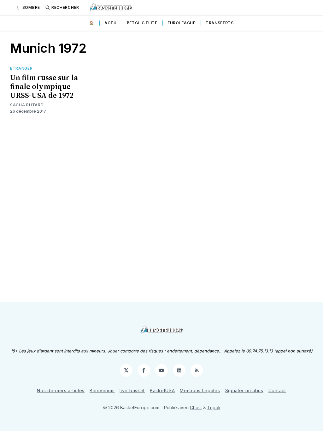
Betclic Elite (142, 23)
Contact (277, 390)
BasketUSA (162, 390)
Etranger (21, 68)
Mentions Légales (200, 390)
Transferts (220, 23)
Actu (110, 23)
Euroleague (181, 23)
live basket (132, 390)
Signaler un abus (244, 390)
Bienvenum (102, 390)
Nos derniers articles (61, 390)
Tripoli (213, 407)
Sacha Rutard (27, 105)
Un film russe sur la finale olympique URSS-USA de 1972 (44, 86)
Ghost (196, 407)
